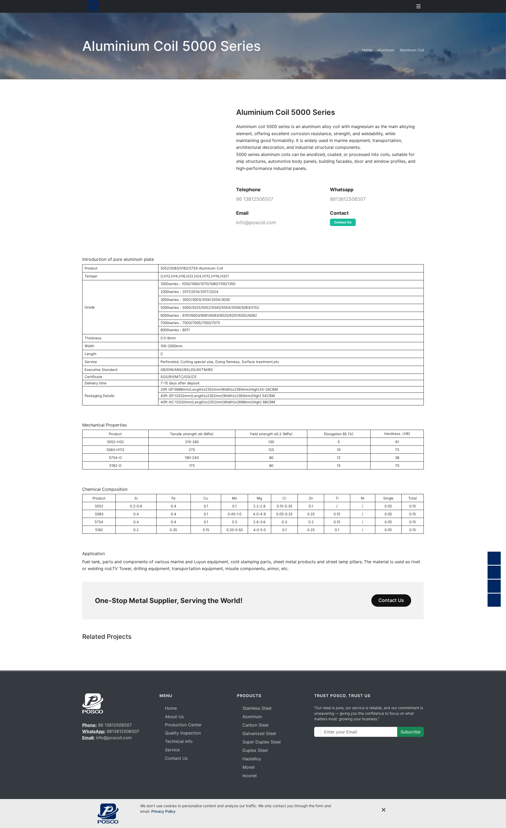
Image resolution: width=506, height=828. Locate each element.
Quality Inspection (183, 733)
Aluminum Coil (412, 50)
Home (367, 50)
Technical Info (179, 741)
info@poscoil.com (256, 222)
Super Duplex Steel (261, 741)
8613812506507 (348, 199)
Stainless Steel (256, 708)
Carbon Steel (255, 725)
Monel (248, 767)
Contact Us (343, 222)
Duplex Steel (255, 750)
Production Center (183, 724)
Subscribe (410, 731)
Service (172, 749)
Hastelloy (251, 758)
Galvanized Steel (259, 733)
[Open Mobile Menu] (418, 6)
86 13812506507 (254, 199)
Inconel (249, 775)
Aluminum (386, 50)
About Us (174, 716)
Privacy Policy (163, 811)
